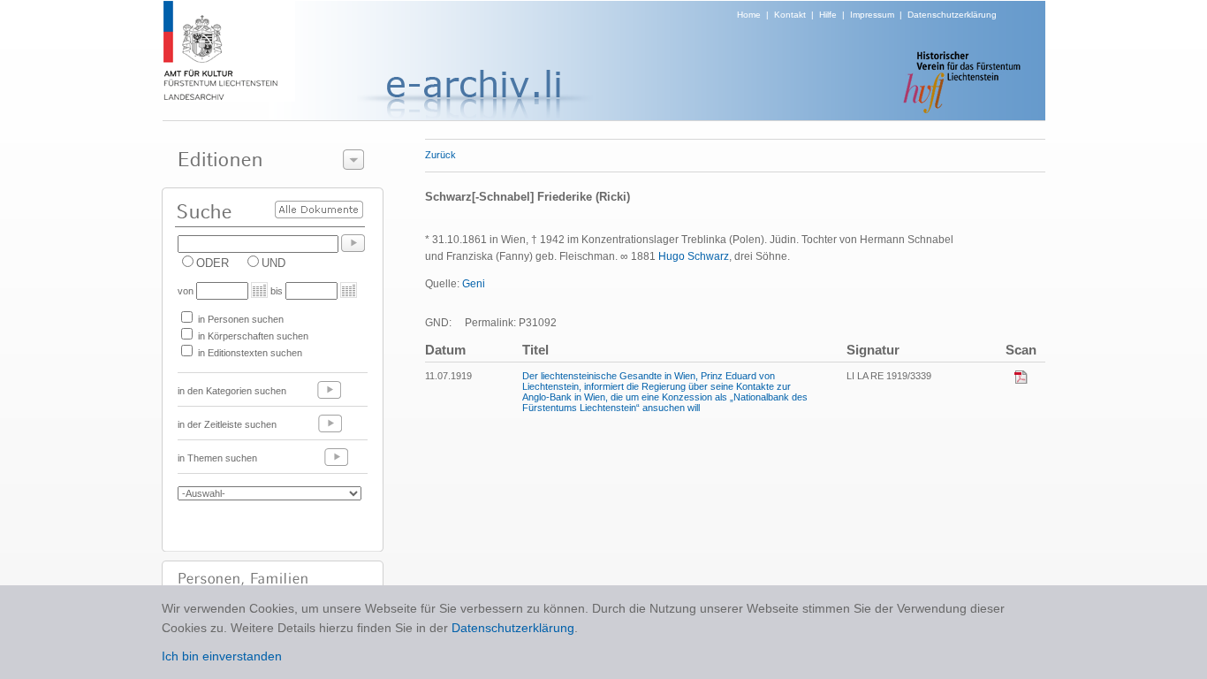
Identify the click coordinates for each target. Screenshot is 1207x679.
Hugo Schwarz (693, 256)
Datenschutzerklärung (952, 14)
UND (273, 263)
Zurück (440, 154)
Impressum (872, 14)
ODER (212, 263)
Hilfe (828, 14)
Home (749, 14)
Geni (473, 284)
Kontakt (790, 14)
